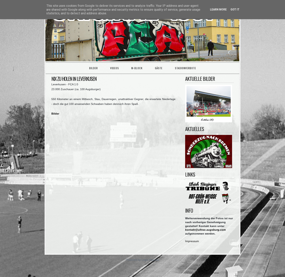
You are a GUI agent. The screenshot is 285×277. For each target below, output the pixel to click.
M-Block (136, 68)
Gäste (158, 68)
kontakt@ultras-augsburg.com (205, 229)
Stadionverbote (185, 68)
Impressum (192, 241)
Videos (114, 68)
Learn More (218, 9)
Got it (235, 9)
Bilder (93, 68)
